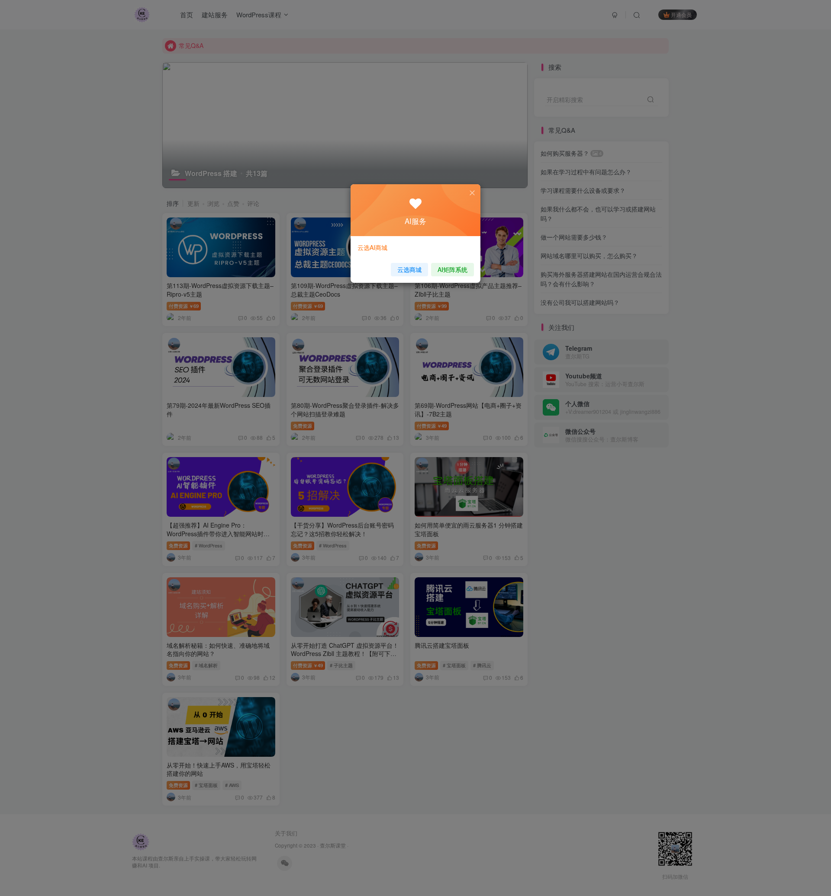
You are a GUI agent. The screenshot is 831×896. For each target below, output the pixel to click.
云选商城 (409, 269)
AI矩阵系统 (452, 269)
